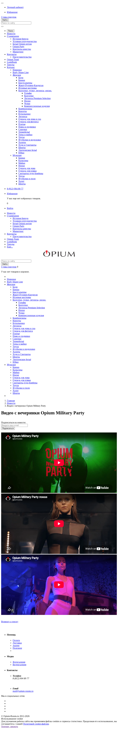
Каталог (11, 67)
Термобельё (24, 132)
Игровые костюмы (27, 88)
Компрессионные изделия (37, 106)
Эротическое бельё (27, 150)
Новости (11, 33)
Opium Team (13, 59)
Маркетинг (18, 51)
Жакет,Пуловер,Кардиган (30, 85)
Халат (21, 181)
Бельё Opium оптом (22, 44)
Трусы (21, 137)
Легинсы (22, 116)
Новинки (17, 70)
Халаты (22, 142)
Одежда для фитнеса (28, 121)
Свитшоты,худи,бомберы (30, 173)
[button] (15, 7)
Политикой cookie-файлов (36, 724)
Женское (17, 75)
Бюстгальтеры (25, 83)
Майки (21, 163)
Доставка (17, 643)
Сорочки (22, 129)
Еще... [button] (10, 247)
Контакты (12, 54)
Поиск (10, 31)
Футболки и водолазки (29, 140)
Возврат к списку (9, 621)
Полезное (17, 648)
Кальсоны (23, 160)
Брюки (21, 80)
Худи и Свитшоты (27, 145)
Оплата (16, 640)
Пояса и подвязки (27, 127)
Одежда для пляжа (27, 171)
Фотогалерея (19, 662)
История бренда (20, 39)
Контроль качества (22, 49)
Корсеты (22, 111)
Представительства (22, 57)
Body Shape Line (21, 72)
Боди (20, 77)
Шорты (22, 147)
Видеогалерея (19, 664)
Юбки (21, 152)
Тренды (10, 64)
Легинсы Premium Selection (37, 98)
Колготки (29, 96)
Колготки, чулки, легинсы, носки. (35, 90)
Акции (16, 645)
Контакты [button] (12, 234)
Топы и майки (25, 134)
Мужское (17, 155)
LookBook (12, 62)
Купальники (24, 114)
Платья (21, 124)
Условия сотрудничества (25, 41)
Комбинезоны (25, 108)
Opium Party (18, 46)
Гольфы (28, 93)
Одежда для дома (26, 168)
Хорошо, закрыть (9, 726)
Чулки (27, 103)
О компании (13, 36)
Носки (27, 101)
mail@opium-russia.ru (23, 691)
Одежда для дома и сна (29, 119)
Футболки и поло (27, 178)
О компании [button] (13, 216)
